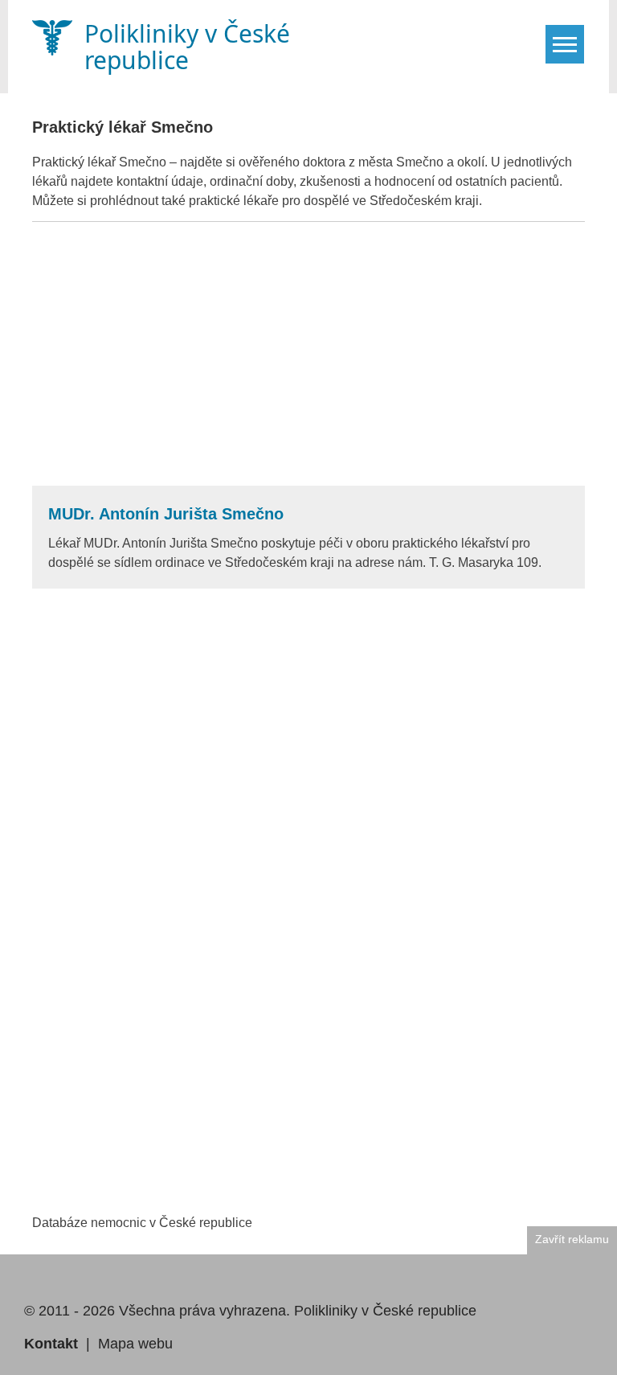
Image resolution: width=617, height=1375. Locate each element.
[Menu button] (565, 44)
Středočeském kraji (424, 200)
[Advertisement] (308, 353)
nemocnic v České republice (171, 1222)
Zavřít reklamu (572, 1239)
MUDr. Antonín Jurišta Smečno (166, 514)
